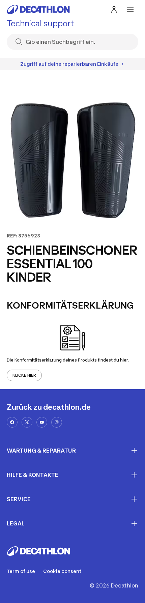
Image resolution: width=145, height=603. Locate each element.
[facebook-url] (12, 422)
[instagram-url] (56, 422)
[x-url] (27, 422)
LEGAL (16, 523)
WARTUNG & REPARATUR (41, 450)
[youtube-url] (41, 422)
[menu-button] (130, 9)
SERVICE (19, 499)
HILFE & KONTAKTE (32, 474)
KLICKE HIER (24, 375)
